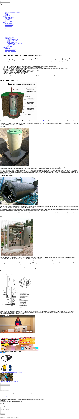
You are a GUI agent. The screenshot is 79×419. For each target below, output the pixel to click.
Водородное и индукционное (12, 40)
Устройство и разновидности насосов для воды (9, 381)
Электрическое (9, 46)
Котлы (8, 34)
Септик (6, 20)
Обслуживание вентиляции (10, 50)
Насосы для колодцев (9, 25)
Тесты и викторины (6, 397)
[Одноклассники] (2, 352)
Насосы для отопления (9, 27)
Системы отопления (8, 38)
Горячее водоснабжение (9, 8)
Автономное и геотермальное (12, 39)
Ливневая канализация (9, 21)
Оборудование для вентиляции (10, 51)
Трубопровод (7, 15)
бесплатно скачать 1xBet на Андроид (39, 120)
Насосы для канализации (9, 24)
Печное (8, 45)
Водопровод (7, 10)
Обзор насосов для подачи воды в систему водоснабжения (11, 372)
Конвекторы (9, 35)
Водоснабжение (5, 7)
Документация (5, 394)
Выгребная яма (7, 19)
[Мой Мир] (4, 352)
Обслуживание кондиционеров (10, 49)
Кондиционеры (7, 48)
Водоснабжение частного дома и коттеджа (12, 12)
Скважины (7, 14)
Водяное (8, 41)
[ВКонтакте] (1, 352)
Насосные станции (8, 23)
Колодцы (6, 13)
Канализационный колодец (10, 17)
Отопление (5, 31)
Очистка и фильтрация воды (10, 30)
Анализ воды (7, 29)
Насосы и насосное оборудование (9, 52)
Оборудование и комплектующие (11, 32)
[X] (5, 352)
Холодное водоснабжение (9, 9)
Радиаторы (9, 36)
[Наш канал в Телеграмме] (19, 350)
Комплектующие (10, 33)
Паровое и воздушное (11, 44)
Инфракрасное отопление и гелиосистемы (14, 43)
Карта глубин (5, 396)
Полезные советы (6, 6)
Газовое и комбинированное (12, 42)
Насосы (4, 22)
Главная (1, 52)
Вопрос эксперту (6, 395)
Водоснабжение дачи (8, 11)
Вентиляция (5, 47)
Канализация (5, 16)
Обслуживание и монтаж (9, 37)
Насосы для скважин (8, 26)
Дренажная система (8, 18)
